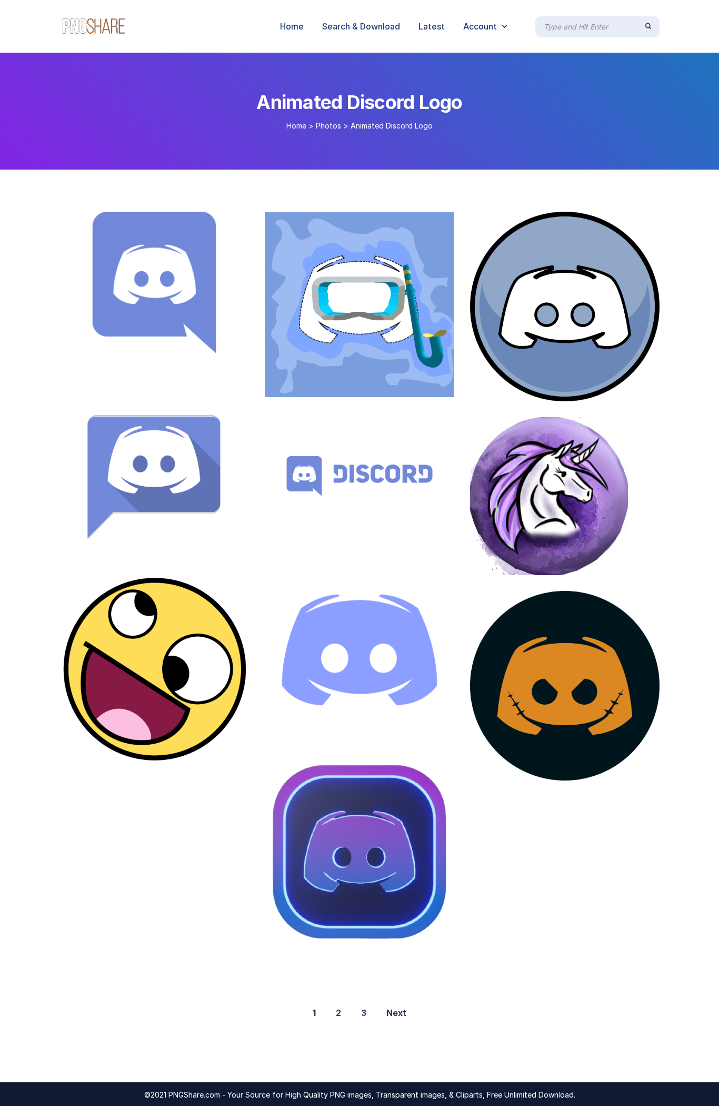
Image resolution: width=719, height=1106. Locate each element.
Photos (328, 125)
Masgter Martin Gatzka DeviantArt (138, 547)
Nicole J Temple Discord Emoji (134, 752)
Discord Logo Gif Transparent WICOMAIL (162, 342)
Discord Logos (519, 390)
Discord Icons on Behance (332, 386)
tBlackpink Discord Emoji (328, 932)
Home (296, 125)
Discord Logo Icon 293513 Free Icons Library (580, 564)
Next (396, 1013)
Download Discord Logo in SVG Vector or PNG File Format (403, 528)
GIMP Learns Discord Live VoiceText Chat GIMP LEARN (391, 733)
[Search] (648, 26)
